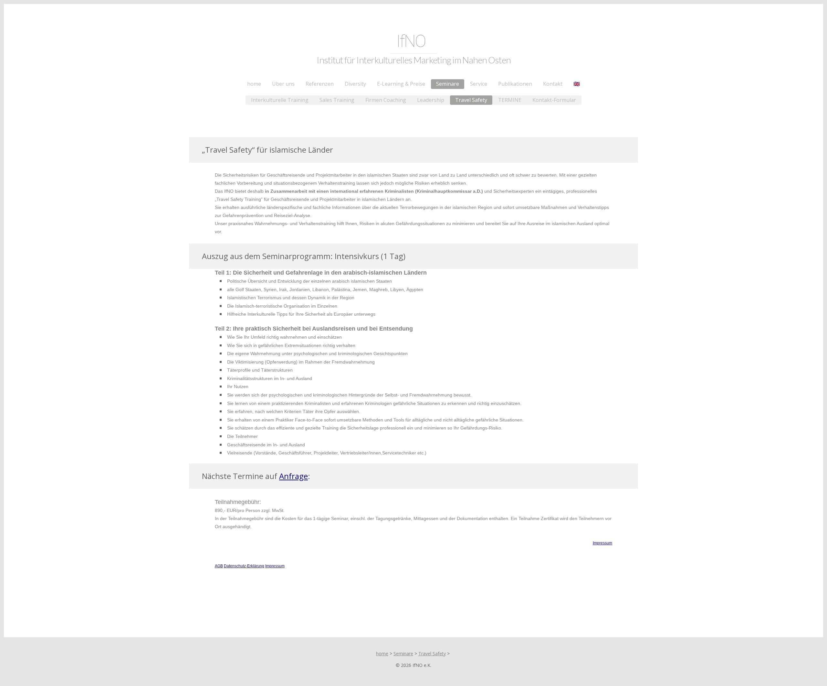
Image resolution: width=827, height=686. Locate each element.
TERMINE (509, 99)
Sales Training (336, 99)
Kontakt (552, 83)
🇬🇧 (576, 83)
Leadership (430, 99)
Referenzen (320, 83)
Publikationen (515, 83)
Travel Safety (471, 99)
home (254, 83)
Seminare (447, 83)
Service (478, 83)
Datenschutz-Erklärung (244, 566)
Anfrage (293, 476)
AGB (219, 566)
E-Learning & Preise (401, 83)
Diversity (355, 83)
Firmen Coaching (385, 99)
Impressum (602, 543)
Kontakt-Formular (554, 99)
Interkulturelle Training (280, 99)
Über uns (283, 83)
